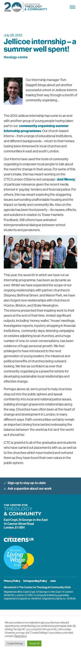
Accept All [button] (34, 643)
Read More (20, 636)
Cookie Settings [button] (15, 643)
